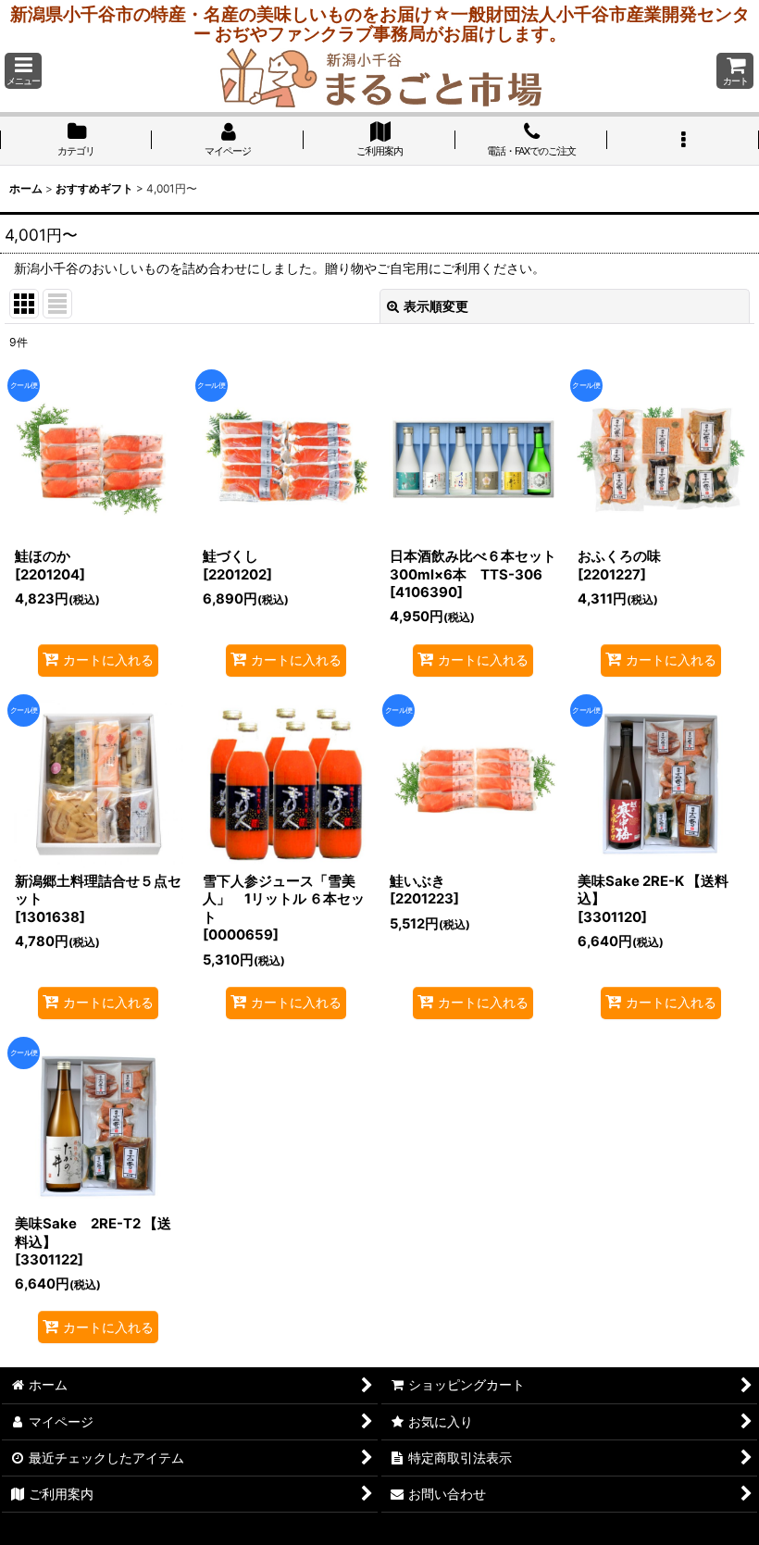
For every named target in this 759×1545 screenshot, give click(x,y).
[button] (23, 71)
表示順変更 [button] (436, 306)
